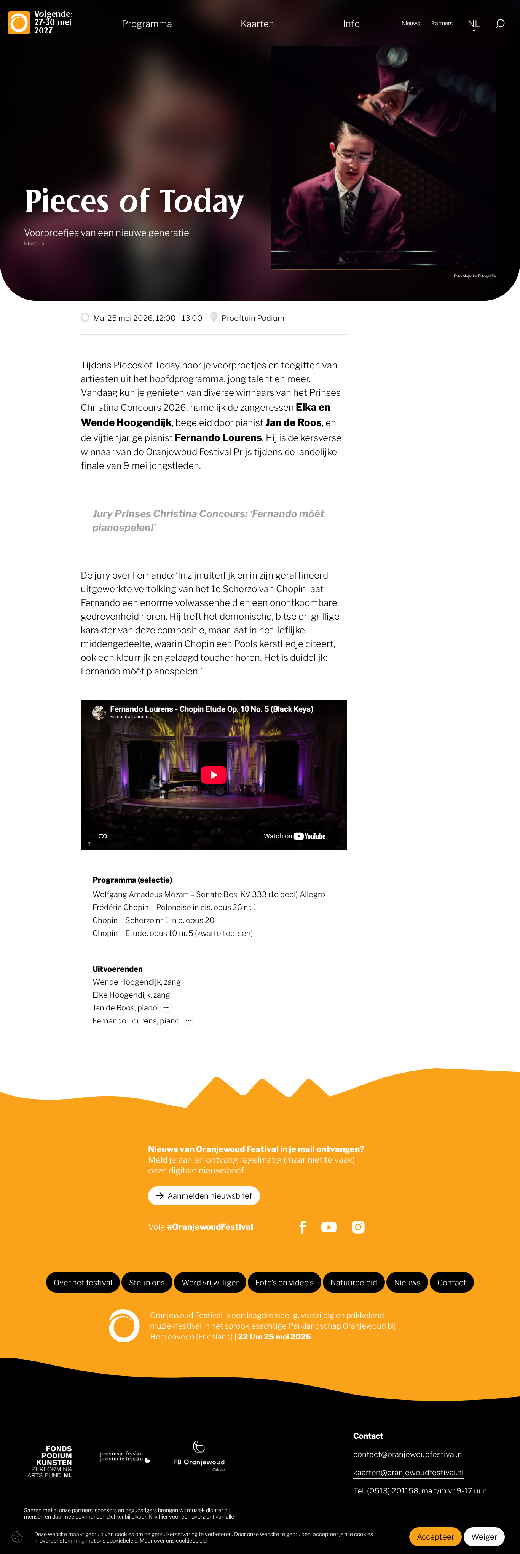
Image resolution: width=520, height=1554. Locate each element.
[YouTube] (329, 1227)
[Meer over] (166, 1007)
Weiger (484, 1536)
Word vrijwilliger (210, 1282)
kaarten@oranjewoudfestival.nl (408, 1471)
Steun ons (147, 1282)
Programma (147, 22)
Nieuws (411, 22)
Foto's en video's (284, 1282)
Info (351, 22)
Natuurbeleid (353, 1282)
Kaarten (257, 22)
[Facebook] (302, 1227)
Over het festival (83, 1282)
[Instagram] (358, 1227)
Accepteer (435, 1536)
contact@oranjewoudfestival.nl (408, 1453)
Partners (442, 22)
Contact (451, 1282)
